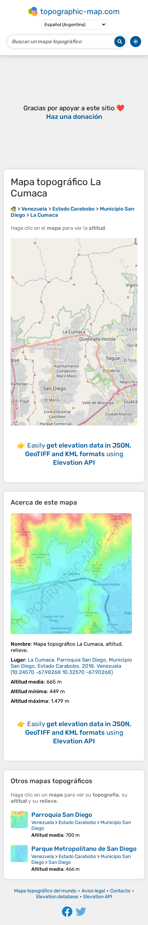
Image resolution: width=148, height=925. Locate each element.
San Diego (60, 862)
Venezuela (42, 822)
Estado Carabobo (77, 822)
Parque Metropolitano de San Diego (84, 849)
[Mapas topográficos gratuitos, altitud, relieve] (13, 209)
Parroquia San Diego (61, 815)
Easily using (78, 453)
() (71, 666)
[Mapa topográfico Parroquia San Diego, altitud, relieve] (19, 824)
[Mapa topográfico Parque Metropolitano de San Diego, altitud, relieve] (19, 858)
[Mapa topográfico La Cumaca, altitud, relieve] (71, 573)
